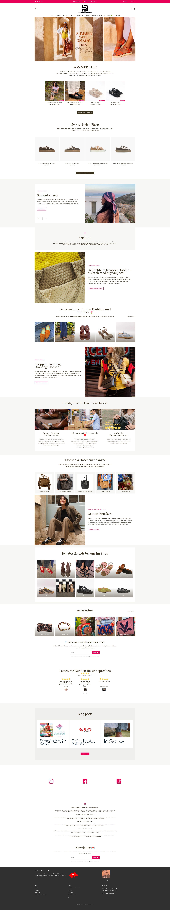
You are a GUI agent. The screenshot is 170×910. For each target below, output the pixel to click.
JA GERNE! (72, 461)
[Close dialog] (109, 444)
